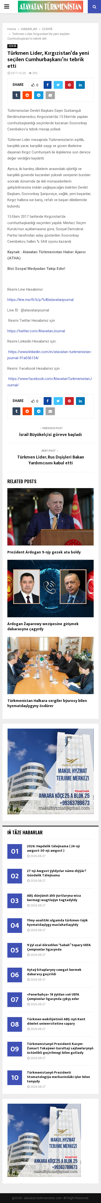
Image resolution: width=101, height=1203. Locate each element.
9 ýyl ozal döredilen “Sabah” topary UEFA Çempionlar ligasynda (59, 947)
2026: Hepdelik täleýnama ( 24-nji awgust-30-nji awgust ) (53, 848)
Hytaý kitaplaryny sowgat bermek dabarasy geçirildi (54, 972)
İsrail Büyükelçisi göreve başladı (50, 434)
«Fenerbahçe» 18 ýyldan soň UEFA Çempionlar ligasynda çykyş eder (53, 997)
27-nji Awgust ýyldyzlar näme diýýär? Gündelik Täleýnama (56, 873)
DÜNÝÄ (12, 46)
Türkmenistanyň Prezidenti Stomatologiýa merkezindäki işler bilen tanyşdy (58, 1077)
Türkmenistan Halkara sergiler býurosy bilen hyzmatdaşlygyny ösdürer (47, 703)
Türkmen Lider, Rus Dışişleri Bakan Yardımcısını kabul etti (50, 460)
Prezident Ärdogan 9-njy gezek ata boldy (44, 552)
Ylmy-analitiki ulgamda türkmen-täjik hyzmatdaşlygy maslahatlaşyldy (57, 922)
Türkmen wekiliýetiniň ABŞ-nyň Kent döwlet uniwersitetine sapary (56, 1021)
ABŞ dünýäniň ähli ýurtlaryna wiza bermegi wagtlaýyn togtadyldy (54, 898)
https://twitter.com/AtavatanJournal (36, 331)
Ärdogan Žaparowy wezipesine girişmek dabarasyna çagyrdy (43, 626)
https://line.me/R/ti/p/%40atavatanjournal (40, 300)
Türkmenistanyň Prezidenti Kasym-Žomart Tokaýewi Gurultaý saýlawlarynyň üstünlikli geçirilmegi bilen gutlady (60, 1048)
